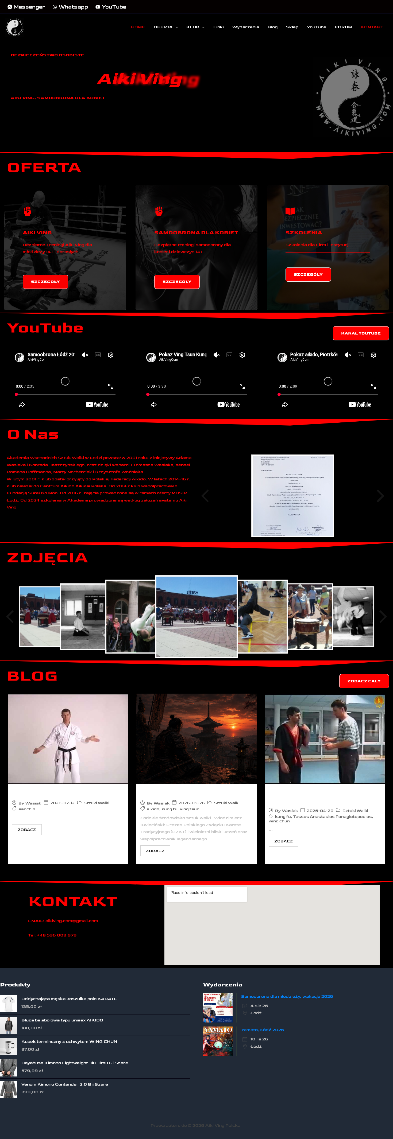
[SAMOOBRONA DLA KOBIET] (159, 211)
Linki (218, 27)
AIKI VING (37, 233)
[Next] (379, 495)
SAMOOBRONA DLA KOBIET (196, 233)
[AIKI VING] (27, 211)
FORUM (343, 27)
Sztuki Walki (96, 803)
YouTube (316, 27)
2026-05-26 (192, 803)
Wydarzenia (245, 27)
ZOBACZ (27, 829)
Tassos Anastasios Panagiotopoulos (300, 795)
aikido (153, 809)
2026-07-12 (62, 803)
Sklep (292, 27)
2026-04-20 (320, 811)
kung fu (170, 809)
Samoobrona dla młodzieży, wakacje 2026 (287, 996)
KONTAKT (372, 27)
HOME (138, 27)
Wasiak (33, 803)
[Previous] (205, 495)
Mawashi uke (33, 791)
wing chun (279, 821)
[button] (175, 27)
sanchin (26, 809)
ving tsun (189, 809)
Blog (273, 27)
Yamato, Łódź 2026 (262, 1029)
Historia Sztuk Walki (173, 791)
